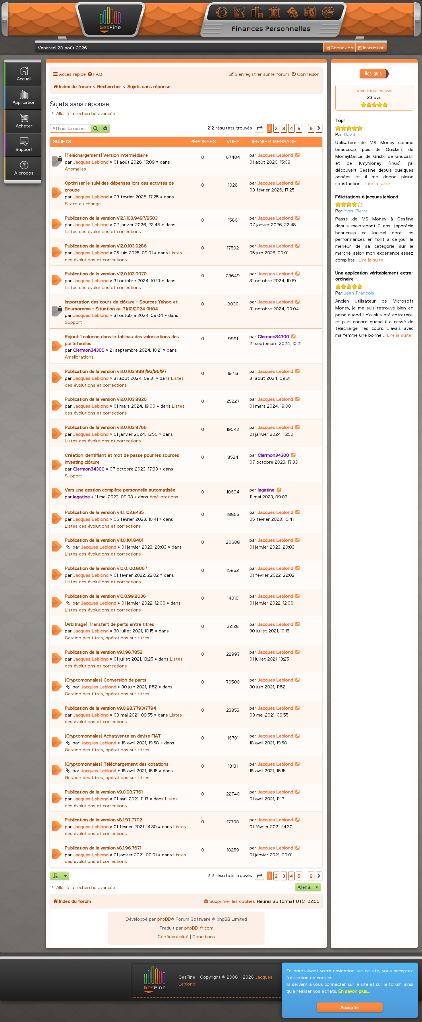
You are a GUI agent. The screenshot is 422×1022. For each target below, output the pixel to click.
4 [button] (291, 128)
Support (73, 322)
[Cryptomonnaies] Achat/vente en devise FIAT (113, 735)
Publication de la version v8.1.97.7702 (103, 819)
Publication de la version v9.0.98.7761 (104, 791)
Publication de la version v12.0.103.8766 (106, 427)
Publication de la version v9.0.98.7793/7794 (110, 708)
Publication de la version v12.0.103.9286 (106, 245)
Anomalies (75, 168)
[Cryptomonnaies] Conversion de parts (105, 679)
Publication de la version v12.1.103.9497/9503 (111, 217)
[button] (259, 128)
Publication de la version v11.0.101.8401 (104, 540)
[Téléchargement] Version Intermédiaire (106, 155)
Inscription (374, 47)
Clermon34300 (88, 350)
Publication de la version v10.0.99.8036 (105, 596)
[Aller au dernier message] (298, 155)
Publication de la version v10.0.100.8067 (106, 568)
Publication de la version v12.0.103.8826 (106, 399)
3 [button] (283, 128)
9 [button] (311, 128)
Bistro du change (83, 203)
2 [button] (276, 128)
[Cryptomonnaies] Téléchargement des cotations (117, 763)
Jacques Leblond (91, 161)
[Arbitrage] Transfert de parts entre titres (109, 624)
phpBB (164, 919)
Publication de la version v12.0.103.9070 (106, 273)
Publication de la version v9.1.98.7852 (103, 652)
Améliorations (79, 356)
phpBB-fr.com (198, 927)
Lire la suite (377, 183)
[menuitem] (94, 74)
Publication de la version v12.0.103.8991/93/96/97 (116, 371)
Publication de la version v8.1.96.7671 (103, 847)
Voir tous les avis (374, 90)
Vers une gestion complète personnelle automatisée (120, 489)
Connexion (342, 47)
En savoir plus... (354, 991)
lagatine (81, 496)
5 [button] (299, 128)
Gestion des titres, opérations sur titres (107, 637)
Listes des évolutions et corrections (103, 231)
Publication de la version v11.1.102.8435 (104, 512)
